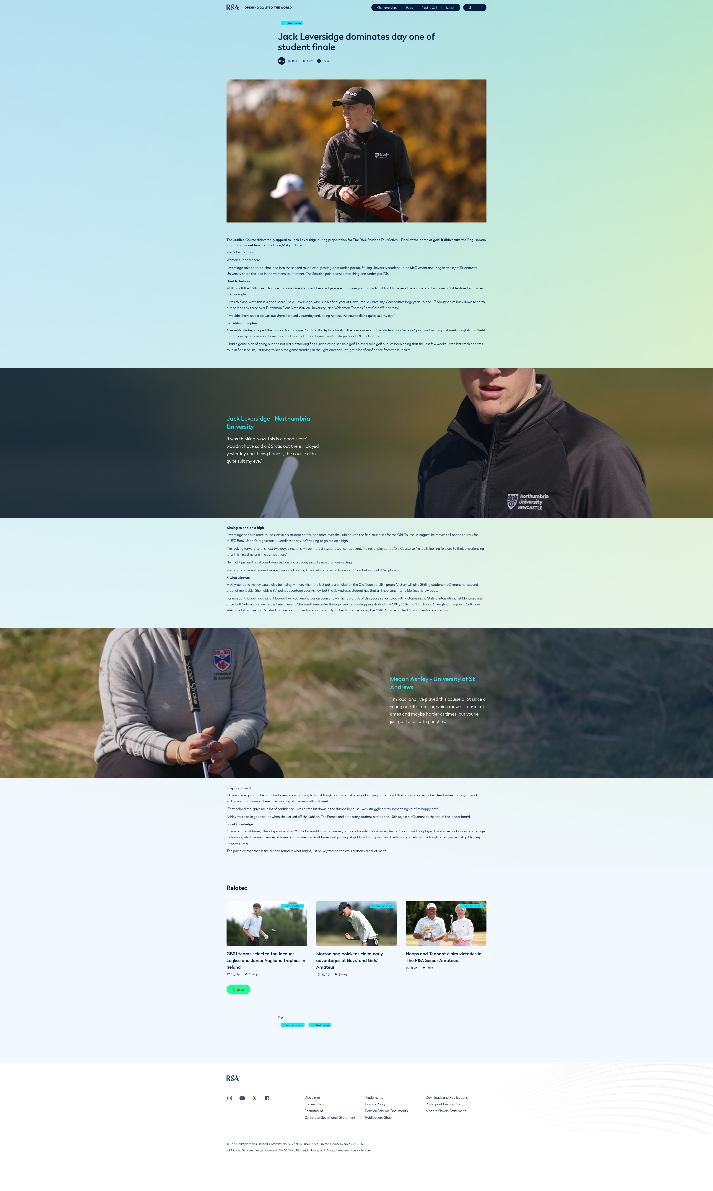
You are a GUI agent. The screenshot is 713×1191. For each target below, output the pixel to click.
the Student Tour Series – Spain (399, 330)
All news (238, 990)
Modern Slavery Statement (446, 1111)
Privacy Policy (375, 1104)
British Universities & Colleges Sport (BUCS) (335, 336)
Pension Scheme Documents (386, 1111)
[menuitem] (233, 7)
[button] (469, 7)
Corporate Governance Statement (330, 1117)
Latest (450, 7)
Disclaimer (312, 1097)
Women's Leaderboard (243, 260)
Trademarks (374, 1097)
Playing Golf (429, 7)
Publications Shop (378, 1117)
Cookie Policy (314, 1104)
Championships (387, 7)
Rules (409, 7)
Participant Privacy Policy (444, 1104)
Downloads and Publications (447, 1097)
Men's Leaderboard (241, 252)
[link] (238, 989)
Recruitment (314, 1111)
